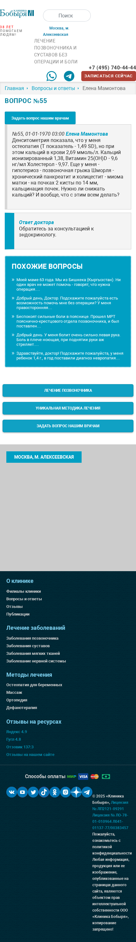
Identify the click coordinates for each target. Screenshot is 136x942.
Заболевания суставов (28, 645)
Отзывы (14, 606)
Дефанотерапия (21, 707)
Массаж (14, 692)
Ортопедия (16, 700)
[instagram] (65, 792)
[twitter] (33, 792)
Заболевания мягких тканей (33, 653)
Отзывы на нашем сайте (30, 754)
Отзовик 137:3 (20, 747)
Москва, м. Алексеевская (44, 457)
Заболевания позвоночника (32, 638)
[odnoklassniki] (54, 792)
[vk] (11, 792)
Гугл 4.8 (13, 739)
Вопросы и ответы (24, 599)
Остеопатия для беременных (34, 684)
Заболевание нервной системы (36, 661)
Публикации (17, 614)
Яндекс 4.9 (16, 731)
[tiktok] (44, 792)
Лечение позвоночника (68, 390)
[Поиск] (49, 15)
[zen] (76, 792)
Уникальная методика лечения (68, 408)
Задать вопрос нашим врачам (40, 118)
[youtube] (22, 792)
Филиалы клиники (23, 591)
